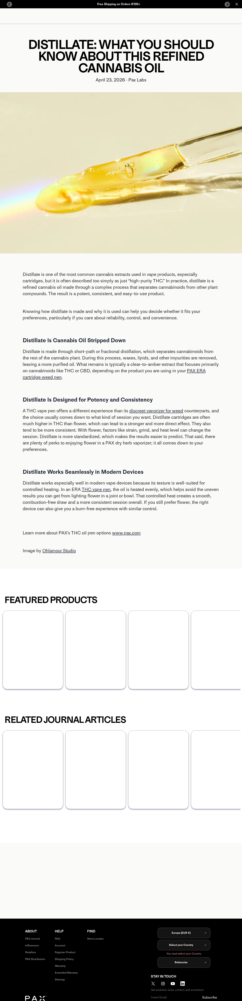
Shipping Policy (64, 959)
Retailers (30, 952)
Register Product (65, 952)
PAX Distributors (35, 959)
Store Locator (95, 938)
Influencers (32, 945)
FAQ (57, 938)
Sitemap (60, 979)
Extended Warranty (66, 972)
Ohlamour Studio (59, 550)
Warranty (60, 966)
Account (60, 945)
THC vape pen (96, 489)
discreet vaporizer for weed (156, 410)
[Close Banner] (236, 4)
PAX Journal (32, 938)
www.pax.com (126, 533)
